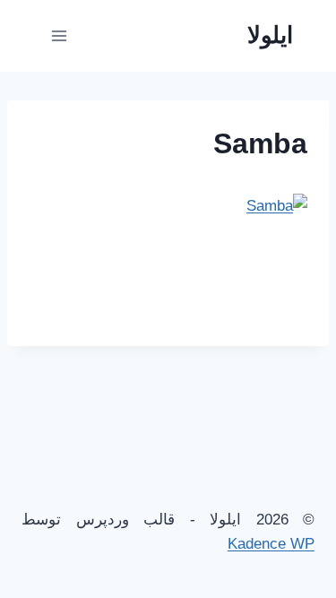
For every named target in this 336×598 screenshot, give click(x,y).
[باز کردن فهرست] (59, 35)
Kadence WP (271, 543)
